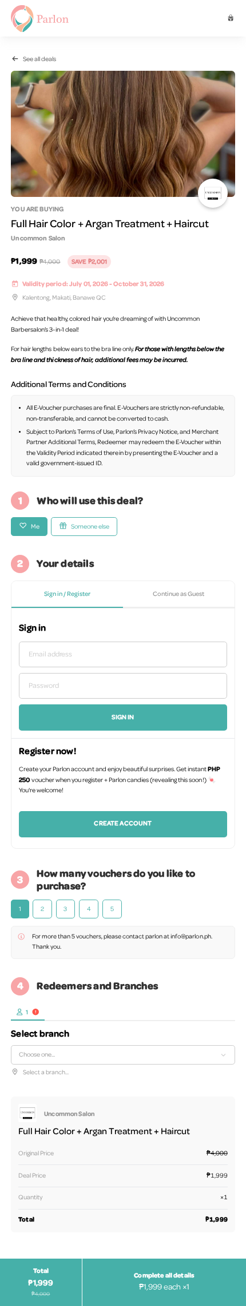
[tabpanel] (122, 728)
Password (44, 686)
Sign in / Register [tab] (67, 594)
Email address (50, 654)
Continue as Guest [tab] (178, 594)
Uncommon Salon (38, 238)
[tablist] (122, 594)
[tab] (28, 1012)
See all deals (39, 59)
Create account (123, 823)
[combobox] (123, 1054)
